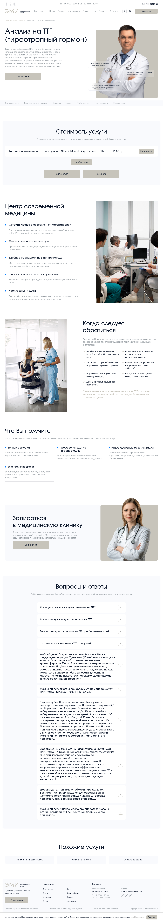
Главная (8, 20)
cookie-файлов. (137, 917)
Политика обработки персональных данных (21, 909)
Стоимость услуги (11, 103)
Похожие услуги (119, 103)
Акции (61, 11)
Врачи (86, 11)
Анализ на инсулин (81, 860)
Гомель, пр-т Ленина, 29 (131, 891)
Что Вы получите (83, 103)
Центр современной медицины (35, 103)
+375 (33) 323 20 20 (149, 4)
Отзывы (69, 897)
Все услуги (39, 11)
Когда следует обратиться (62, 103)
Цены (52, 11)
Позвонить (101, 174)
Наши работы (72, 893)
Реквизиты (71, 901)
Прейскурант (81, 162)
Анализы (21, 20)
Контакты (114, 11)
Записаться (146, 11)
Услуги (14, 20)
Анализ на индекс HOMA (30, 860)
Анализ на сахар (133, 860)
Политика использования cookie (106, 909)
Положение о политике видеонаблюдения (66, 909)
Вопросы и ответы (101, 103)
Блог (94, 11)
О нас (102, 11)
